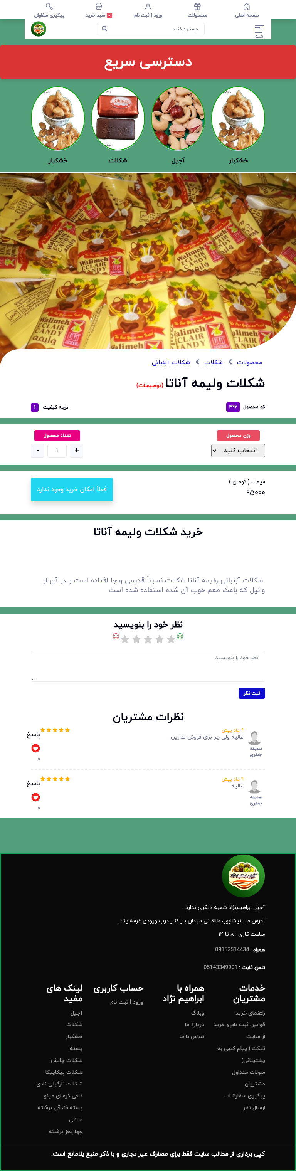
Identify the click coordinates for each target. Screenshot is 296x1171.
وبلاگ (197, 1013)
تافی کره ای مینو (63, 1096)
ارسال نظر (254, 1108)
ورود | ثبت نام (126, 1002)
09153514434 (232, 950)
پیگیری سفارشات (244, 1096)
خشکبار (74, 1036)
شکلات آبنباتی (171, 362)
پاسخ (33, 734)
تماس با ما (192, 1036)
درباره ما (194, 1024)
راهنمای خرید (250, 1013)
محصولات (248, 362)
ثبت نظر (252, 693)
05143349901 (220, 967)
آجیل (76, 1013)
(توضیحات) (150, 385)
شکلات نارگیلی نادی (59, 1084)
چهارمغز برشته (65, 1132)
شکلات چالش (66, 1060)
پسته (76, 1048)
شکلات (212, 362)
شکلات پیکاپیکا (63, 1072)
